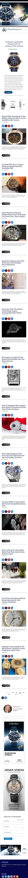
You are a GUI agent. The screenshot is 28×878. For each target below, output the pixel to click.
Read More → (8, 92)
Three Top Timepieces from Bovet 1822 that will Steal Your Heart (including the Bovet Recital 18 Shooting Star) (13, 456)
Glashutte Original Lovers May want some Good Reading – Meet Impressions (13, 263)
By (4, 218)
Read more (5, 155)
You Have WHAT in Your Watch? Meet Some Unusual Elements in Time (14, 504)
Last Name (6, 826)
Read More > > (15, 710)
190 (20, 692)
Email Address (7, 832)
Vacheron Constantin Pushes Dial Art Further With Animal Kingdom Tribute (14, 45)
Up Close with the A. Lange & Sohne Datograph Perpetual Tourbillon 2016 (12, 166)
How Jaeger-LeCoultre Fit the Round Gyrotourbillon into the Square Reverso (13, 359)
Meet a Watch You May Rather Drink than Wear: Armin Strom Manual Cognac (13, 552)
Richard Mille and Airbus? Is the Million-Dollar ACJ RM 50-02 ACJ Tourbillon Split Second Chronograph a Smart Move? (14, 119)
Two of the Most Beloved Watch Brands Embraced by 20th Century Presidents (13, 600)
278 (16, 694)
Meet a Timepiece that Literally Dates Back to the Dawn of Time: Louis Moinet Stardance (14, 407)
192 (9, 694)
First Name (6, 820)
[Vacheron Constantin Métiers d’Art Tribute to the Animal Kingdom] (14, 62)
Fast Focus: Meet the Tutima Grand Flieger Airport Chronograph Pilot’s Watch (12, 311)
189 (16, 692)
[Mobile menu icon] (26, 30)
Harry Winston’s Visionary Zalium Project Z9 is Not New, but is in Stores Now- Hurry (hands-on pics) (14, 215)
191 (23, 692)
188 (13, 692)
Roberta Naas (13, 49)
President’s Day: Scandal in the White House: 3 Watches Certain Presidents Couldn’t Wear (13, 648)
